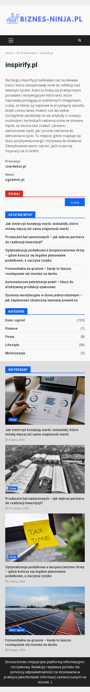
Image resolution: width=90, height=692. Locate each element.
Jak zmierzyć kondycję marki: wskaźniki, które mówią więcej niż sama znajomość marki (45, 400)
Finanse (11, 329)
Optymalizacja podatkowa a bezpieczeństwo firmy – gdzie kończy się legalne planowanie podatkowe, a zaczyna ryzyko (44, 255)
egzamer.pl (14, 177)
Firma (9, 337)
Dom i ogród (15, 320)
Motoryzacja (15, 353)
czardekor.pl (15, 164)
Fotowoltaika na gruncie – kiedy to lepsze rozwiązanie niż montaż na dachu (45, 611)
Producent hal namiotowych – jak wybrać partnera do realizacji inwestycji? (45, 469)
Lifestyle (12, 345)
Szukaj (14, 194)
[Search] (79, 40)
